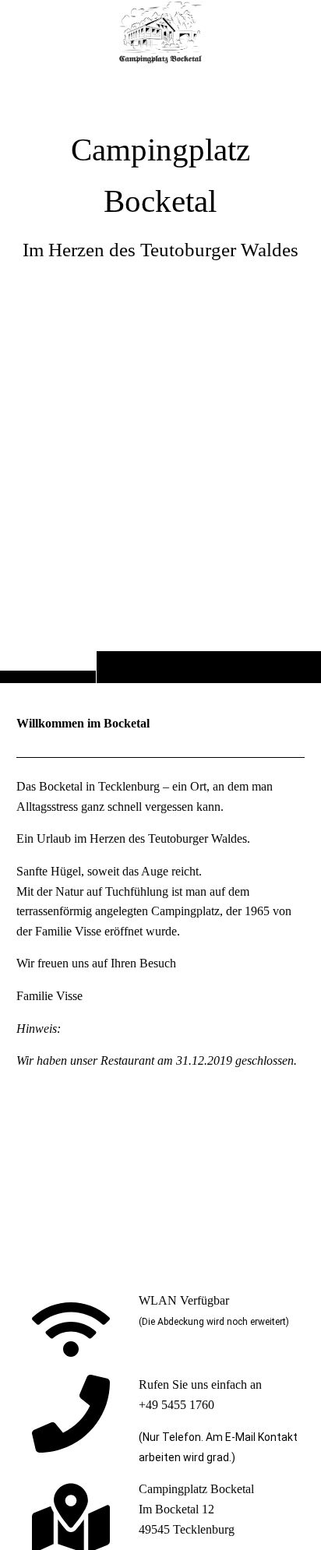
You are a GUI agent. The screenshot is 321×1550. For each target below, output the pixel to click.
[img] (160, 32)
